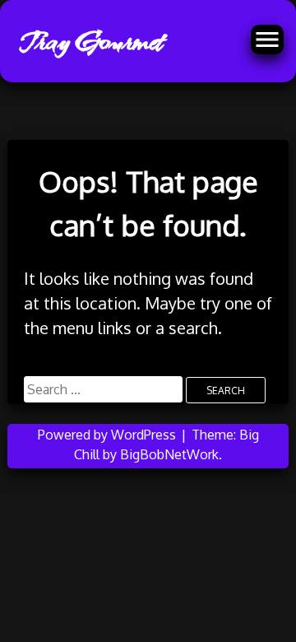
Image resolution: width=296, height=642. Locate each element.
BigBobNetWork (169, 454)
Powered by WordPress (108, 434)
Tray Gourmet (91, 41)
